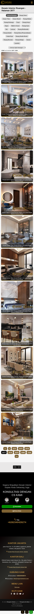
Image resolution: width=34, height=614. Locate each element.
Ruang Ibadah (8, 33)
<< (5, 449)
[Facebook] (12, 594)
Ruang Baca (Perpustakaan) (22, 33)
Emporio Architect (25, 602)
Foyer (18, 22)
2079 (16, 452)
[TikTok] (23, 594)
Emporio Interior (11, 602)
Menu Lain (17, 584)
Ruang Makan (27, 19)
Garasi (28, 39)
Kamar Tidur (6, 19)
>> (17, 456)
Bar (7, 29)
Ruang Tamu (23, 15)
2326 (29, 452)
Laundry (17, 43)
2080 (23, 452)
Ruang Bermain (8, 39)
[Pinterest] (15, 594)
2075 (21, 449)
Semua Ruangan (12, 15)
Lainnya (13, 29)
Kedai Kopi (10, 36)
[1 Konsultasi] (31, 612)
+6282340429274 (17, 522)
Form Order (17, 511)
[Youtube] (20, 594)
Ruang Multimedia (23, 29)
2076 (27, 449)
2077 (4, 452)
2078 (10, 452)
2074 (14, 449)
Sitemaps (17, 587)
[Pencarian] (22, 612)
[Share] (27, 612)
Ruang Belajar (20, 39)
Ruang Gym (25, 26)
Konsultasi (18, 506)
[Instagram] (17, 594)
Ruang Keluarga (9, 22)
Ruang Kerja (26, 22)
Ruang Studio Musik (21, 36)
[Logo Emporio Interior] (6, 2)
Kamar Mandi (16, 19)
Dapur (6, 26)
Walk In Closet (15, 26)
